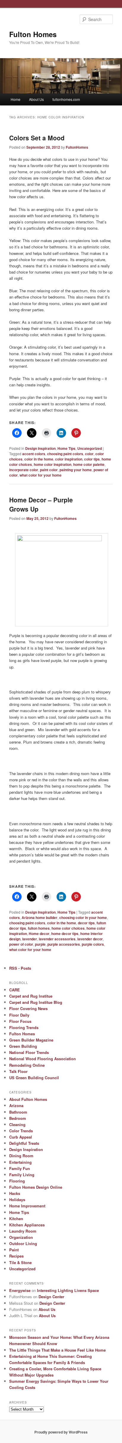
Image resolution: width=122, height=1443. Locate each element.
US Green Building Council (34, 1077)
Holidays (17, 1199)
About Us (36, 99)
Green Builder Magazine (31, 1040)
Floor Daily (19, 1015)
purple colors (93, 944)
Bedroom (17, 1118)
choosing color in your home (83, 917)
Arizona (16, 1105)
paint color (49, 469)
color (89, 453)
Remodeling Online (27, 1065)
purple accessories (63, 944)
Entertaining (20, 1162)
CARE (14, 990)
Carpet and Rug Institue (30, 996)
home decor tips (64, 933)
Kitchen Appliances (27, 1225)
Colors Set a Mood (37, 137)
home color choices (68, 928)
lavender (29, 939)
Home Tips (66, 448)
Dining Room (21, 1155)
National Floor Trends (29, 1052)
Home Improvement (27, 1206)
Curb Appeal (20, 1137)
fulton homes (39, 928)
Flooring (17, 1181)
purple (40, 944)
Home (15, 99)
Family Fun (19, 1168)
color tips (92, 459)
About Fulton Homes (28, 1099)
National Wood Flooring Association (42, 1058)
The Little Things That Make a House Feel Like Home (57, 1350)
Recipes (16, 1256)
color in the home (38, 459)
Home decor (39, 933)
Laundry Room (22, 1231)
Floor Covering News (28, 1008)
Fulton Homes (33, 34)
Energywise (19, 1290)
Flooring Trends (23, 1027)
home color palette (89, 464)
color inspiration (68, 459)
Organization (21, 1237)
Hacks (14, 1193)
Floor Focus (20, 1021)
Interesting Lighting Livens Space (68, 1290)
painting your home (76, 469)
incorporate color (23, 469)
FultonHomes (77, 147)
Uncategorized (89, 448)
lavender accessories (57, 939)
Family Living (21, 1174)
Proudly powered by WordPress (61, 1432)
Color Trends (21, 1131)
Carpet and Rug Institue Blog (35, 1002)
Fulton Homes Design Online (35, 1187)
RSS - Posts (20, 968)
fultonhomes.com (66, 99)
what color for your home (41, 475)
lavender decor (90, 939)
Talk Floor (18, 1071)
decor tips (86, 923)
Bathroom (18, 1112)
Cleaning (17, 1124)
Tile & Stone (20, 1262)
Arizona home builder (39, 917)
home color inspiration (52, 464)
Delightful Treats (24, 1143)
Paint (14, 1249)
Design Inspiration (40, 448)
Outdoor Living (23, 1243)
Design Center (51, 1296)
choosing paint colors (65, 453)
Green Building (23, 1046)
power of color (21, 944)
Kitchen (16, 1218)
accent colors (33, 453)
